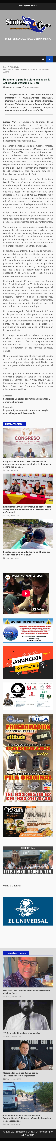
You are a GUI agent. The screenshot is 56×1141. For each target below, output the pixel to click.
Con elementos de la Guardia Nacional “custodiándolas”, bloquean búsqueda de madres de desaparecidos (28, 1097)
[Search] (43, 59)
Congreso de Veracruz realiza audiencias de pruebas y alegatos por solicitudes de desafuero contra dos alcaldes (28, 443)
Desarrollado (42, 1131)
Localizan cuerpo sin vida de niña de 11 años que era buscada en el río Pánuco (28, 534)
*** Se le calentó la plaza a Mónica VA (28, 1015)
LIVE (49, 59)
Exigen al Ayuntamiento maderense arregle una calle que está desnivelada (25, 410)
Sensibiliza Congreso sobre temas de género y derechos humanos (26, 398)
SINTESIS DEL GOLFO (13, 87)
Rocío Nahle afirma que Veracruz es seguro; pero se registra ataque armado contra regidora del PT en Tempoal (28, 489)
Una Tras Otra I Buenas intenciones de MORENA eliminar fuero (28, 972)
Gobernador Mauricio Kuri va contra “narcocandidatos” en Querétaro (28, 1055)
